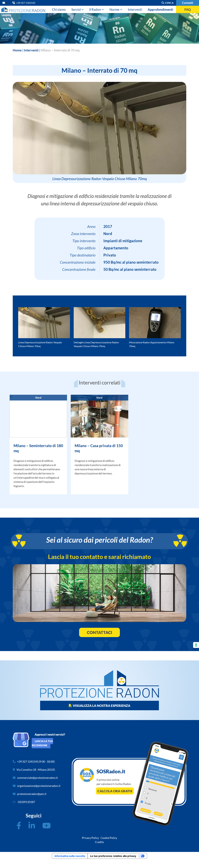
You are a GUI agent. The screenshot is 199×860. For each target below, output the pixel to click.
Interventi (135, 9)
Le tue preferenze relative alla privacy (113, 856)
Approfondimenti (160, 9)
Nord (38, 397)
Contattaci (99, 632)
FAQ (187, 9)
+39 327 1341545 (27, 761)
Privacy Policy (90, 837)
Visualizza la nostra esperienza (101, 705)
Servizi (76, 9)
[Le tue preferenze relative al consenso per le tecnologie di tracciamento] (196, 645)
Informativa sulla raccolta (70, 856)
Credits (99, 842)
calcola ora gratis (114, 791)
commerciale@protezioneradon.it (37, 777)
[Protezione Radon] (23, 9)
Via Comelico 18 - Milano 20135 (35, 769)
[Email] (4, 2)
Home (17, 50)
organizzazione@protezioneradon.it (38, 785)
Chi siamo (59, 9)
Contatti (187, 3)
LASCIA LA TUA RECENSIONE (42, 743)
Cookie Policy (109, 837)
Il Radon (95, 9)
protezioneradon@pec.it (31, 794)
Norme (114, 9)
